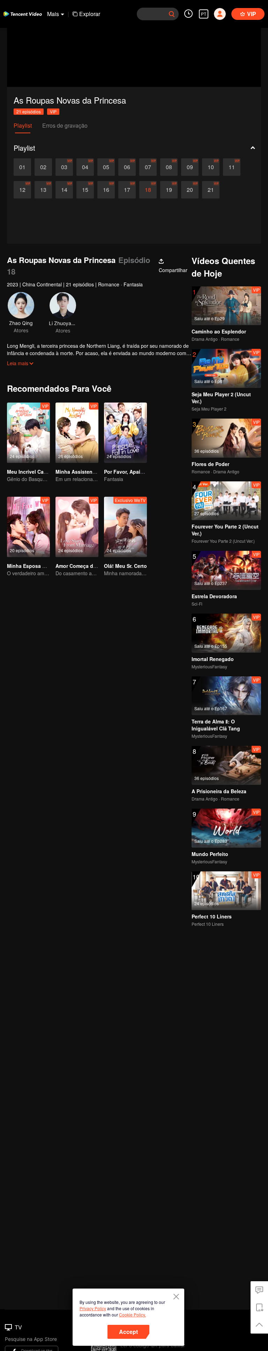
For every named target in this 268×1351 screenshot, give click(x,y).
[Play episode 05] (106, 167)
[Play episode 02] (43, 167)
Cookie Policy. (132, 1315)
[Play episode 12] (22, 189)
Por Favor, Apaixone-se (131, 471)
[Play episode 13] (43, 189)
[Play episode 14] (64, 189)
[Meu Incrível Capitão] (28, 433)
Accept (128, 1332)
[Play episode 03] (64, 167)
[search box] (172, 14)
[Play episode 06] (127, 167)
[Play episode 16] (106, 189)
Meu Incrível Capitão (31, 471)
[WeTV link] (22, 14)
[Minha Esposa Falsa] (28, 527)
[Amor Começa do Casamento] (76, 527)
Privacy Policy (93, 1308)
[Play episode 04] (85, 167)
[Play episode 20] (190, 189)
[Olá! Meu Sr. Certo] (125, 527)
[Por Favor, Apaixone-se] (125, 433)
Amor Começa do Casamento (90, 565)
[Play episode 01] (22, 167)
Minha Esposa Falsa (31, 565)
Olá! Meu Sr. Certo (125, 565)
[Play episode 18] (148, 189)
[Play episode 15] (85, 189)
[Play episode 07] (148, 167)
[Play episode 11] (231, 167)
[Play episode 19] (169, 189)
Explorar (89, 14)
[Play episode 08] (169, 167)
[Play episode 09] (190, 167)
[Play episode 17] (127, 189)
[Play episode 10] (210, 167)
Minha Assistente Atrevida (86, 471)
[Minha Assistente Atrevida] (76, 433)
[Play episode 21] (210, 189)
